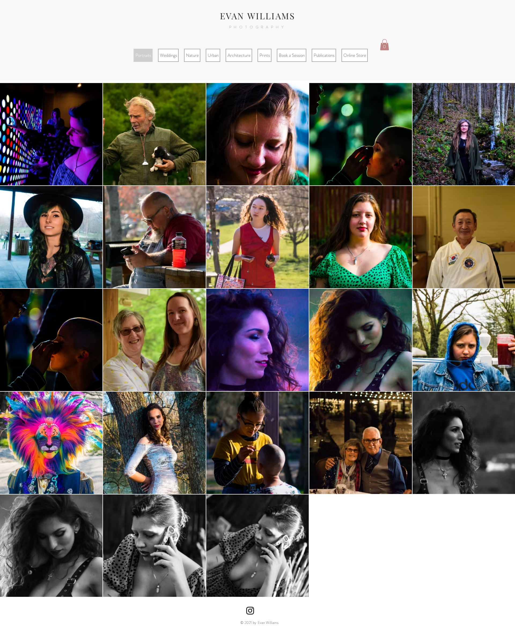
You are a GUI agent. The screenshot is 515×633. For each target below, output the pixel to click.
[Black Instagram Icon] (250, 610)
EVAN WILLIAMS (257, 15)
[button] (384, 44)
